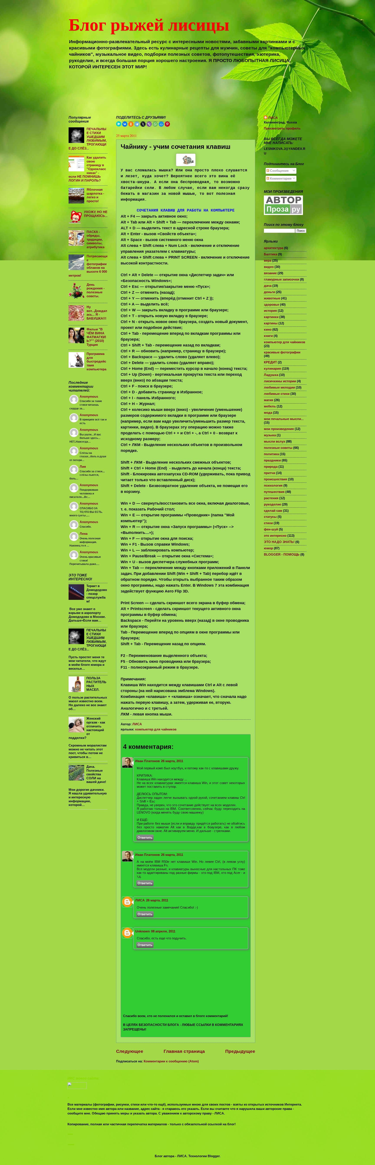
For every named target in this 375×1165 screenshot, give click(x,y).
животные (272, 298)
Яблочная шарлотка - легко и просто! (95, 195)
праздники (272, 460)
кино (267, 329)
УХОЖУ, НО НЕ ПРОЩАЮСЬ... (95, 214)
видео (269, 267)
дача (267, 285)
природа (271, 466)
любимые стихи (276, 393)
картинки (271, 317)
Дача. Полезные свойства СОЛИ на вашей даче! (96, 774)
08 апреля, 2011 (163, 931)
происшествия (275, 479)
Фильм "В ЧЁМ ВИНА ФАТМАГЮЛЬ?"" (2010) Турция (96, 337)
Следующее (129, 1051)
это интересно (275, 535)
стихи (268, 523)
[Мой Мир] (161, 124)
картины (271, 323)
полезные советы (278, 448)
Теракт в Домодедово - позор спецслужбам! (96, 593)
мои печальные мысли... (284, 419)
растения (271, 498)
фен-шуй (271, 529)
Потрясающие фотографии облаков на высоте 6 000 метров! (88, 265)
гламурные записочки (281, 279)
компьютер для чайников (155, 729)
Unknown (142, 931)
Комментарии (280, 178)
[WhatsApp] (155, 124)
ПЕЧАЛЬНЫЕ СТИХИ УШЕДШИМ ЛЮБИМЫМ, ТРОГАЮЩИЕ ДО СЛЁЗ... (88, 138)
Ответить (145, 837)
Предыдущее (240, 1051)
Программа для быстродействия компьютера (96, 361)
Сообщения (279, 170)
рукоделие (272, 504)
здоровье (271, 304)
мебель (270, 406)
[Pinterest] (167, 124)
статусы (270, 517)
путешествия (274, 492)
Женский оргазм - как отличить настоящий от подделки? (87, 728)
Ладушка (271, 375)
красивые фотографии (282, 352)
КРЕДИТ (270, 362)
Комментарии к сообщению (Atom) (171, 1061)
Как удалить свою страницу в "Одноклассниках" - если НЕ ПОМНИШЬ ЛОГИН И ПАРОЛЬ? (87, 169)
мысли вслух (274, 441)
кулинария (272, 368)
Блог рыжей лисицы (149, 23)
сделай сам (273, 510)
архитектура (273, 248)
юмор (268, 548)
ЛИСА (140, 900)
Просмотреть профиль (282, 128)
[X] (143, 124)
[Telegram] (137, 124)
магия (268, 400)
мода (268, 412)
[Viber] (149, 124)
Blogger (214, 1156)
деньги (269, 292)
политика (271, 454)
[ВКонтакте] (124, 124)
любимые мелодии (279, 387)
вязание (270, 273)
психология (273, 485)
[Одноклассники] (130, 124)
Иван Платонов (147, 761)
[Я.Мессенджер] (118, 123)
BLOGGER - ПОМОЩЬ (281, 554)
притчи (269, 473)
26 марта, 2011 (172, 761)
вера (267, 260)
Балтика (270, 254)
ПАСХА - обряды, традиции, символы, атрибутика (95, 239)
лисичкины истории (280, 381)
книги (268, 336)
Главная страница (184, 1051)
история (270, 310)
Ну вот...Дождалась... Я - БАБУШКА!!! (97, 312)
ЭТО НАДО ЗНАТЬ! (279, 542)
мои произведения (279, 429)
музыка (270, 435)
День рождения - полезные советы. (96, 290)
